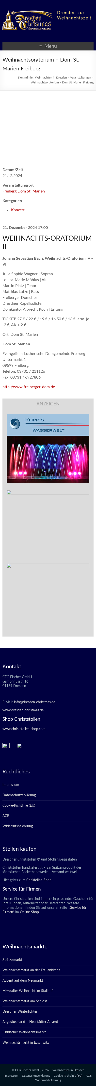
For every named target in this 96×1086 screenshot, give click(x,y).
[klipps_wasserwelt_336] (48, 416)
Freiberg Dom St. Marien (23, 191)
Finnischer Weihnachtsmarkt (24, 1032)
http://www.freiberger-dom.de (28, 387)
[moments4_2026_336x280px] (48, 492)
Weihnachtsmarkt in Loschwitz (25, 1042)
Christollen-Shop (38, 880)
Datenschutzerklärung (19, 795)
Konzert (18, 210)
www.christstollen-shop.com (24, 729)
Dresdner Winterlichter (19, 1011)
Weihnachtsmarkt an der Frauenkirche (31, 970)
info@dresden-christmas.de (34, 702)
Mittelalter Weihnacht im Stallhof (27, 991)
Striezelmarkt (12, 960)
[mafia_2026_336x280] (48, 566)
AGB (5, 816)
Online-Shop (29, 912)
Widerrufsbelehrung (17, 826)
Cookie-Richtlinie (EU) (18, 805)
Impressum (10, 785)
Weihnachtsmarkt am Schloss (24, 1001)
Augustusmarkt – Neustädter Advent (30, 1022)
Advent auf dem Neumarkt (22, 980)
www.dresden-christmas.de (23, 710)
